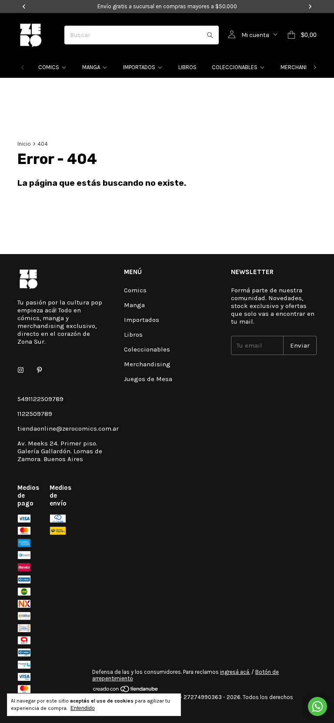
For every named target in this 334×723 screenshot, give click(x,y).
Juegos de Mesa (148, 379)
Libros (187, 67)
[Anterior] (22, 67)
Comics (48, 67)
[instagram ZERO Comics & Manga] (20, 370)
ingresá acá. (235, 672)
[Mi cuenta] (231, 35)
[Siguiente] (315, 67)
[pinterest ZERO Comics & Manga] (39, 370)
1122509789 (34, 414)
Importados (139, 67)
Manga (91, 67)
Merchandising (301, 67)
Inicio (24, 144)
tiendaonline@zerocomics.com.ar (68, 428)
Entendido (82, 708)
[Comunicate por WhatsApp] (317, 706)
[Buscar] (210, 35)
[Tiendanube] (126, 690)
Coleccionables (234, 67)
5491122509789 (40, 399)
